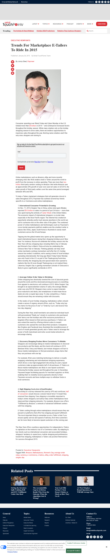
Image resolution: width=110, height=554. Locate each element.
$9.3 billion (29, 210)
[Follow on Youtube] (108, 2)
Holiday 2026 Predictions (46, 31)
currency (23, 455)
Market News (27, 517)
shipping (65, 455)
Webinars (47, 517)
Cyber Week (46, 213)
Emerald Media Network (10, 2)
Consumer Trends (29, 520)
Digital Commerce (29, 531)
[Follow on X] (102, 2)
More (89, 24)
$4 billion (32, 126)
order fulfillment (55, 455)
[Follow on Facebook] (96, 2)
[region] (55, 547)
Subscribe (102, 24)
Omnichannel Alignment (30, 533)
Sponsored (6, 533)
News (4, 517)
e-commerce (32, 455)
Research (47, 520)
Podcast (70, 24)
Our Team (68, 517)
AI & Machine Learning (30, 525)
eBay (46, 455)
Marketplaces (38, 453)
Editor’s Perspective (8, 523)
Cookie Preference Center (76, 543)
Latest (34, 24)
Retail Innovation (28, 528)
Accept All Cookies (73, 551)
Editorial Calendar (70, 520)
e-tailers (41, 455)
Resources (57, 24)
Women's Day (49, 453)
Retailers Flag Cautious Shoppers (69, 31)
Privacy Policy (12, 552)
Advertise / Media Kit (71, 523)
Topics (45, 24)
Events (79, 24)
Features (5, 520)
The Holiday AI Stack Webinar (23, 31)
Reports (47, 523)
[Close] (106, 547)
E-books (47, 525)
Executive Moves (28, 523)
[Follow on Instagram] (105, 2)
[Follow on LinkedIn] (99, 2)
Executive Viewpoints (20, 40)
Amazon (29, 453)
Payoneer (30, 61)
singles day (20, 457)
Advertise (24, 2)
